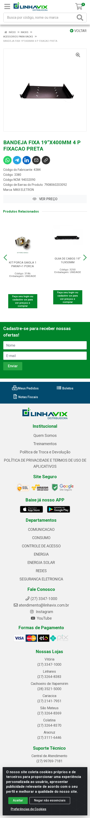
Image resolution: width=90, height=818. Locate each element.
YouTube (44, 618)
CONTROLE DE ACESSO (41, 546)
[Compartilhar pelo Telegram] (17, 160)
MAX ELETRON (23, 189)
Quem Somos (45, 435)
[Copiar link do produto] (46, 160)
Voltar (80, 31)
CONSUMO (41, 538)
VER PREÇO (47, 199)
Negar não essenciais (50, 800)
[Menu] (7, 6)
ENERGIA (41, 554)
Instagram (44, 612)
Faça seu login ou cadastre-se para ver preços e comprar (22, 301)
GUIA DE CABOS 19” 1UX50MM (68, 260)
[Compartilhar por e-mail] (36, 160)
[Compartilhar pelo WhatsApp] (7, 160)
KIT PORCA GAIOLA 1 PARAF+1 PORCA (22, 264)
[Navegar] (5, 257)
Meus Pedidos (28, 388)
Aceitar (18, 800)
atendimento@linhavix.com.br (44, 605)
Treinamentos (45, 444)
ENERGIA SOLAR (41, 562)
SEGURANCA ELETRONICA (41, 579)
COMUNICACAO (41, 529)
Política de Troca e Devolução (45, 452)
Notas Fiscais (28, 397)
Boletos (67, 388)
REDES (41, 571)
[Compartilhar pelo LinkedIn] (26, 160)
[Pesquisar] (80, 17)
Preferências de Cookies (28, 809)
